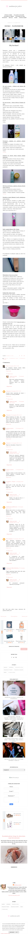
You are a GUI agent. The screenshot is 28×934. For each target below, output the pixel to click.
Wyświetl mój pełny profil (14, 895)
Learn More (11, 932)
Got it (17, 932)
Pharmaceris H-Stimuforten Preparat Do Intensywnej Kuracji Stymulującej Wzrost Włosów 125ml (21, 641)
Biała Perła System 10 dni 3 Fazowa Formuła (9, 629)
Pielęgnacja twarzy (9, 16)
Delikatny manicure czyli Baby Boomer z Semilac (14, 760)
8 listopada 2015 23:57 (16, 391)
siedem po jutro (13, 376)
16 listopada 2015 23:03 (18, 538)
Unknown (8, 391)
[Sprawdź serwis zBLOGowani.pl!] (14, 777)
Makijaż (11, 17)
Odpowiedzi (10, 373)
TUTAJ (4, 152)
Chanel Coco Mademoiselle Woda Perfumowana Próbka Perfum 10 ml (21, 629)
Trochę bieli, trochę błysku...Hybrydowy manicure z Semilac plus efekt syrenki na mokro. (14, 718)
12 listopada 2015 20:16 (14, 495)
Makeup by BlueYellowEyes (12, 568)
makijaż (6, 358)
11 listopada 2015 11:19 (16, 443)
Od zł (9, 631)
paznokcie (11, 667)
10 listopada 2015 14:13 (16, 415)
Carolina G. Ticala (10, 481)
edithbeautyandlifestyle (11, 507)
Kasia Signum (9, 539)
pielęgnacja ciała (14, 358)
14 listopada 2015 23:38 (14, 522)
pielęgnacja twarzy (5, 906)
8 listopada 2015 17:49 (13, 366)
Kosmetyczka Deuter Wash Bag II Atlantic (9, 641)
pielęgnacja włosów (15, 906)
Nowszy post (3, 616)
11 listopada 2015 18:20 (14, 452)
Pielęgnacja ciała (20, 16)
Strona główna (14, 616)
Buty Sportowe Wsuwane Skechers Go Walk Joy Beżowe (18, 813)
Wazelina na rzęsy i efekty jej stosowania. (14, 698)
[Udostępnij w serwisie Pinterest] (24, 356)
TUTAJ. (4, 194)
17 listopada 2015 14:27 (14, 553)
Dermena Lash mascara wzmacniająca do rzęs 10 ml (18, 822)
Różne (15, 17)
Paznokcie (4, 17)
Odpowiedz (8, 371)
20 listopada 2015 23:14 (14, 580)
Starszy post (24, 616)
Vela (7, 366)
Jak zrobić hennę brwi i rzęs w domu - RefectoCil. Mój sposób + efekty (14, 740)
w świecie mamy (11, 672)
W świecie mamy (23, 17)
